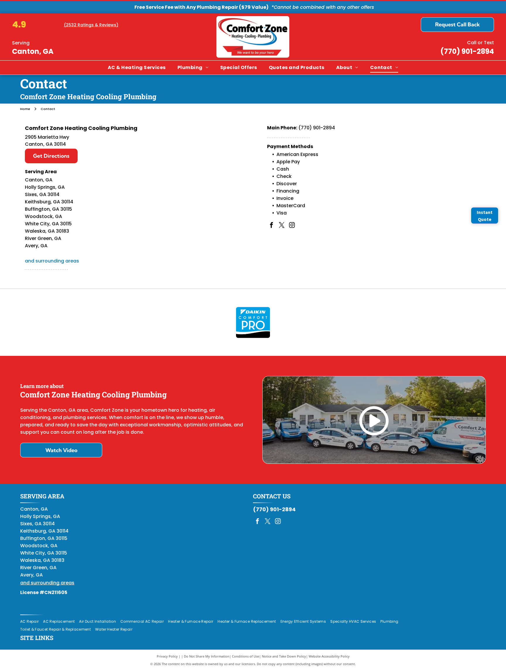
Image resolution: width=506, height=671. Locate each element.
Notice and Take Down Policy (284, 656)
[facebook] (271, 226)
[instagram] (292, 226)
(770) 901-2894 (467, 51)
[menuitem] (137, 68)
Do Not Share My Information (206, 656)
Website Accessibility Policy (329, 656)
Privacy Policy (167, 656)
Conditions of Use (245, 656)
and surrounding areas (52, 261)
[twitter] (281, 226)
